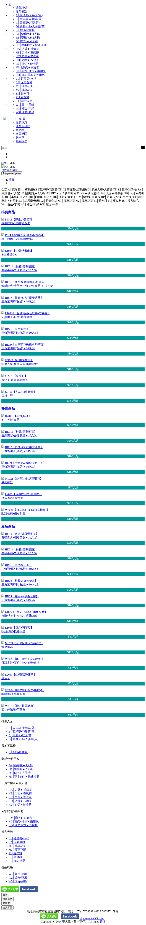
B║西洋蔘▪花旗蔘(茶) (29, 18)
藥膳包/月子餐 (10, 758)
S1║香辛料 (22, 93)
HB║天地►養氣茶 (27, 52)
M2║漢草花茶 (24, 89)
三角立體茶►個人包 (14, 783)
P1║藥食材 (22, 97)
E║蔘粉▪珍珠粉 (25, 30)
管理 (102, 921)
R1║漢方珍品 (24, 101)
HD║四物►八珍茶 (27, 59)
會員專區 (21, 133)
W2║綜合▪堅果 (25, 108)
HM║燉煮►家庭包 (27, 67)
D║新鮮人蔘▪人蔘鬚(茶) (30, 26)
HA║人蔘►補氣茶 (27, 48)
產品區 (20, 129)
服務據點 (21, 11)
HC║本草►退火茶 (27, 56)
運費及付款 (23, 126)
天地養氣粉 (8, 745)
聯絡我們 (21, 141)
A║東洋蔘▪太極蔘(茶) (29, 15)
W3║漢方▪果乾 (25, 112)
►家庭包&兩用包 (12, 811)
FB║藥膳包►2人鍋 (28, 37)
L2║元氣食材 (24, 82)
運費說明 (21, 7)
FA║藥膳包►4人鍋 (28, 33)
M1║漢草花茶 (24, 86)
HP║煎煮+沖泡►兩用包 (31, 71)
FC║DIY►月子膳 (27, 41)
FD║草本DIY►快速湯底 (31, 45)
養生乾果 (7, 867)
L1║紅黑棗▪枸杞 (26, 78)
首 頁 (21, 118)
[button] (6, 169)
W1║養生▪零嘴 (25, 104)
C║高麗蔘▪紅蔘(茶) (28, 22)
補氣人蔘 (7, 721)
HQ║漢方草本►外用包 (30, 74)
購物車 (20, 137)
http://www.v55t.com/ (92, 918)
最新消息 (21, 122)
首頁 (11, 179)
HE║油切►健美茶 (27, 63)
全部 (4, 189)
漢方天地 (7, 831)
